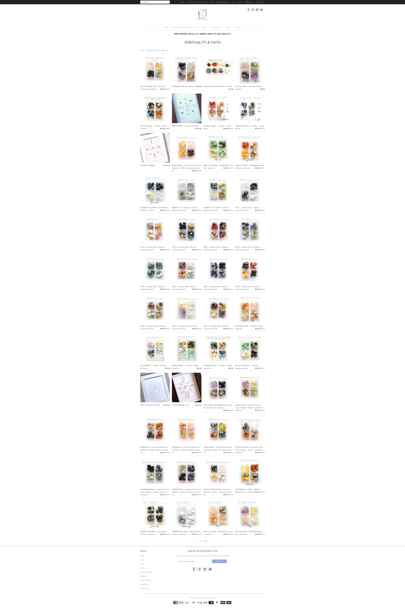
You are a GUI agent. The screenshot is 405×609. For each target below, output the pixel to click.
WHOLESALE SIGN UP (223, 2)
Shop (142, 564)
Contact (142, 568)
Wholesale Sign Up (146, 572)
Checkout (260, 2)
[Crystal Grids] (202, 14)
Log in (240, 2)
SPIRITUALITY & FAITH (202, 42)
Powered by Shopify (209, 597)
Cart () (251, 2)
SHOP (211, 2)
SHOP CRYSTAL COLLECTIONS (197, 2)
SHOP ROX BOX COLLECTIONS (185, 27)
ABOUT (238, 27)
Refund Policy (144, 584)
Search (142, 556)
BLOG (234, 2)
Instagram (143, 576)
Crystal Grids (198, 597)
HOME (183, 2)
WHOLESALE (216, 27)
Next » (206, 541)
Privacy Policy (144, 588)
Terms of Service (145, 580)
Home (142, 560)
